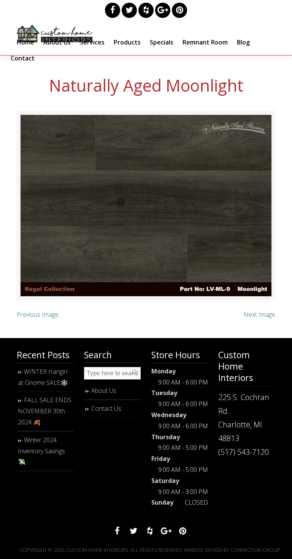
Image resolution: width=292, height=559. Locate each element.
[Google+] (162, 10)
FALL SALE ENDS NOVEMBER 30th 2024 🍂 (44, 411)
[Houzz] (146, 10)
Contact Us (106, 408)
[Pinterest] (179, 10)
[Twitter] (129, 10)
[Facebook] (112, 10)
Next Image (259, 314)
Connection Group (255, 549)
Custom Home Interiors (55, 33)
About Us (103, 390)
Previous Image (38, 314)
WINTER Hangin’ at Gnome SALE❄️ (43, 377)
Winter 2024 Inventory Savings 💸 (41, 451)
